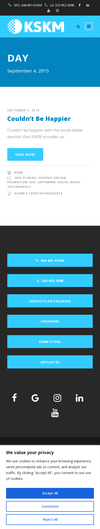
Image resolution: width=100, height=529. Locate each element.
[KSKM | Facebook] (14, 397)
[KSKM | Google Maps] (35, 397)
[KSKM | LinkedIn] (79, 397)
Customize (50, 506)
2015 (17, 177)
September (46, 182)
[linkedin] (87, 5)
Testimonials (19, 186)
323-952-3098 (64, 5)
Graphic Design (52, 177)
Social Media (69, 182)
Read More (25, 154)
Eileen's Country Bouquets (38, 193)
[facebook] (79, 5)
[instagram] (57, 10)
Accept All (50, 493)
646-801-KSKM (31, 5)
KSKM (18, 172)
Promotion (17, 182)
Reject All (50, 519)
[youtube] (48, 10)
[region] (50, 487)
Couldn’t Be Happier (39, 118)
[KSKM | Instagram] (57, 397)
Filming (30, 177)
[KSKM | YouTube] (55, 412)
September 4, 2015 (23, 110)
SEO (32, 182)
